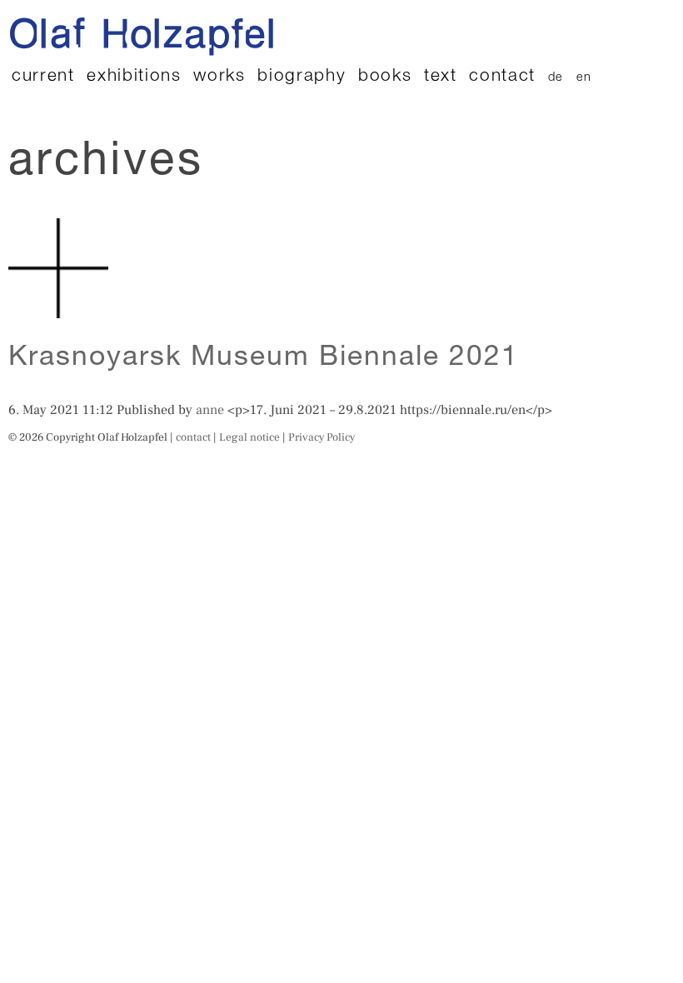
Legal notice (249, 437)
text (440, 77)
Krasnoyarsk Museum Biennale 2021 (264, 359)
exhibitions (134, 77)
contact (502, 77)
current (43, 77)
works (219, 77)
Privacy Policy (321, 437)
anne (210, 410)
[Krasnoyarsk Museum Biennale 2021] (58, 309)
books (384, 77)
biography (301, 77)
